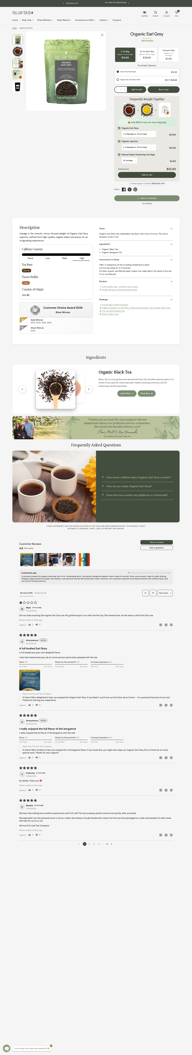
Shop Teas (26, 20)
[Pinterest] (135, 189)
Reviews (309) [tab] (26, 593)
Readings (103, 299)
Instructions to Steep (109, 259)
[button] (29, 680)
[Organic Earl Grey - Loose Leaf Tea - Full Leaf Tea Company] (102, 35)
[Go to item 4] (69, 559)
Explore (103, 20)
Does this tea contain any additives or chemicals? (137, 495)
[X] (129, 189)
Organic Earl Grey (146, 34)
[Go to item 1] (26, 559)
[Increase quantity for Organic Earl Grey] (125, 89)
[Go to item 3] (55, 559)
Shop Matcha (63, 20)
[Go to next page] (112, 844)
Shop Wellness (44, 20)
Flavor (102, 228)
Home (15, 20)
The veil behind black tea (113, 311)
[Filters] (153, 593)
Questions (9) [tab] (40, 593)
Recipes (103, 281)
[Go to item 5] (83, 559)
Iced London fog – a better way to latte (120, 286)
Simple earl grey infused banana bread (119, 289)
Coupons (117, 20)
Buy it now (164, 89)
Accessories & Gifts (84, 20)
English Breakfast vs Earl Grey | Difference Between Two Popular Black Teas (136, 308)
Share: (117, 189)
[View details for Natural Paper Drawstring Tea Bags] (165, 110)
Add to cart (147, 175)
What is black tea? (110, 314)
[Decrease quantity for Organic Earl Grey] (117, 89)
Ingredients (104, 244)
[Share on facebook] (160, 625)
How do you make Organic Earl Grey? (129, 486)
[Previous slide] (22, 389)
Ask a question (157, 547)
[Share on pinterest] (171, 625)
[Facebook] (123, 189)
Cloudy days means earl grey (115, 304)
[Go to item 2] (40, 559)
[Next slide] (89, 389)
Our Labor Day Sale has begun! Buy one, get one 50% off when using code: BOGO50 (100, 3)
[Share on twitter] (166, 625)
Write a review (157, 542)
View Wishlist (147, 203)
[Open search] (145, 593)
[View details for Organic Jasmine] (147, 110)
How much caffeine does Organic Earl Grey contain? (138, 477)
